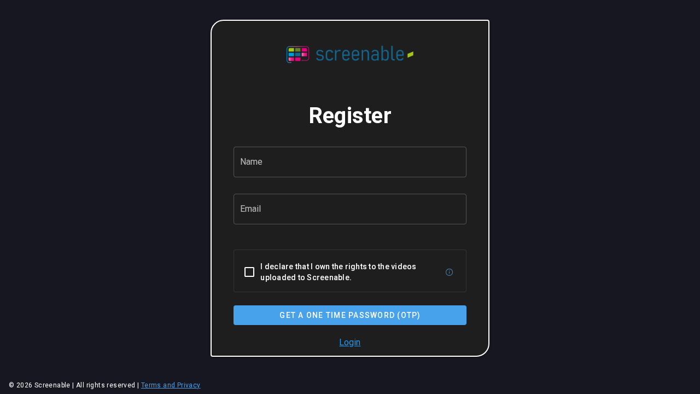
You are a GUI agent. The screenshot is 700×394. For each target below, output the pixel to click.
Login (349, 342)
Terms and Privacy (171, 385)
